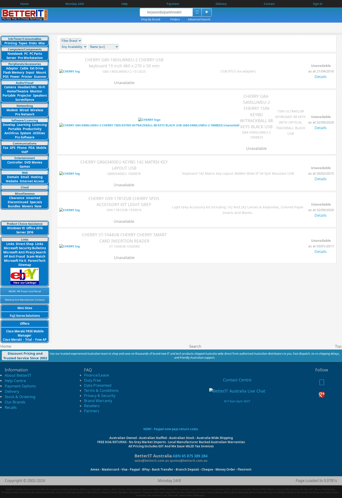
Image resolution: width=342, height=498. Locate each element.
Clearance (16, 198)
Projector (24, 95)
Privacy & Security (99, 395)
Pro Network (24, 114)
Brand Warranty (98, 400)
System (25, 133)
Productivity (32, 129)
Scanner (40, 77)
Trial (28, 339)
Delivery (12, 391)
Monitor (36, 91)
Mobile (41, 148)
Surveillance (24, 100)
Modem (12, 110)
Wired (24, 110)
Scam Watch (36, 256)
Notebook (15, 54)
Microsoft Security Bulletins (25, 248)
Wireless (36, 110)
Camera (10, 87)
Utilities (39, 133)
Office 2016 (34, 228)
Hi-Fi (41, 87)
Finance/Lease (96, 375)
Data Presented (97, 385)
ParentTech (37, 261)
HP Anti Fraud (14, 256)
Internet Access (32, 181)
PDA (31, 148)
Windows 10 (16, 228)
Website (12, 181)
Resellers (92, 405)
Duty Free (92, 380)
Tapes (23, 43)
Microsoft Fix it (15, 261)
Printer (26, 77)
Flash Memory (13, 72)
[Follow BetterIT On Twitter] (322, 383)
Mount (41, 72)
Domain (13, 177)
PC (26, 54)
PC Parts (36, 54)
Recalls (11, 407)
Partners (91, 410)
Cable (24, 68)
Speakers (40, 95)
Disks (33, 43)
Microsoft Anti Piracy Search (24, 252)
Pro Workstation (30, 58)
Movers (27, 206)
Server (11, 58)
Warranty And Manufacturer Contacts (24, 299)
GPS (12, 148)
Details (321, 76)
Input (30, 72)
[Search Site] (196, 12)
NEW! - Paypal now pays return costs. (171, 429)
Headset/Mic (27, 87)
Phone (22, 148)
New (37, 206)
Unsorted (33, 198)
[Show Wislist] (206, 12)
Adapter (12, 68)
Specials (36, 202)
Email (25, 177)
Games (25, 166)
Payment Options (20, 386)
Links (10, 244)
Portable (9, 95)
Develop (9, 125)
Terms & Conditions (101, 390)
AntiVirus (11, 133)
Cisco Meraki (13, 339)
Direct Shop (25, 244)
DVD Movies (33, 162)
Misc (41, 43)
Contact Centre (237, 380)
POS (6, 77)
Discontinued (18, 202)
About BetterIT (18, 375)
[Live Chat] (237, 391)
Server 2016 (24, 232)
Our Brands (15, 402)
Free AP (41, 339)
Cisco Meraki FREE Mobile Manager (25, 333)
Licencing (39, 125)
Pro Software (24, 137)
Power (15, 77)
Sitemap (24, 265)
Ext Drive (37, 68)
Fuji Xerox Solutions (25, 316)
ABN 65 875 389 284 (190, 456)
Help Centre (15, 380)
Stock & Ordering (20, 396)
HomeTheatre (17, 91)
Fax (5, 148)
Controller (15, 162)
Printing (10, 43)
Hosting (37, 177)
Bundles (14, 206)
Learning (23, 125)
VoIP (24, 152)
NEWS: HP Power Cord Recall (25, 291)
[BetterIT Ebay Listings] (24, 283)
